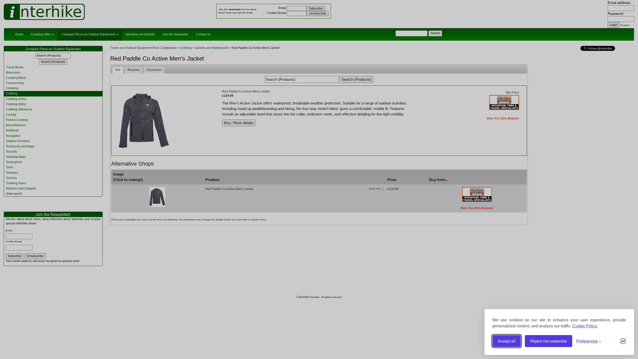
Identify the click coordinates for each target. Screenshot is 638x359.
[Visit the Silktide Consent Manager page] (623, 341)
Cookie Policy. (585, 326)
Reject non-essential (548, 341)
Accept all (506, 341)
